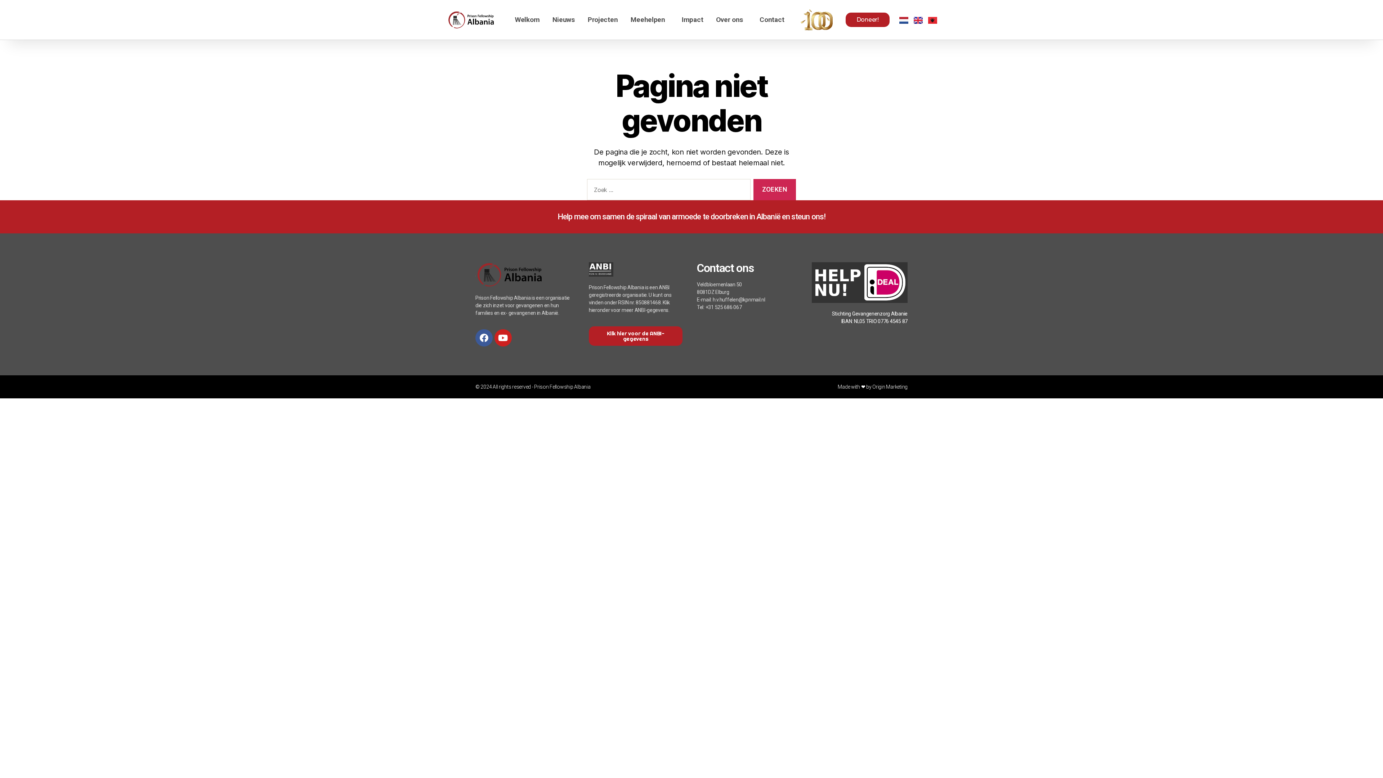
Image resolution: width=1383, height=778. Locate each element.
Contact (772, 19)
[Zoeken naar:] (667, 191)
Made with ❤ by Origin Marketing (873, 387)
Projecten (603, 19)
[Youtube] (503, 337)
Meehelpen (648, 19)
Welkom (527, 19)
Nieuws (563, 19)
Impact (692, 19)
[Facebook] (484, 337)
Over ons (729, 19)
